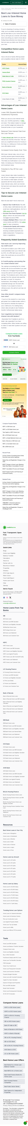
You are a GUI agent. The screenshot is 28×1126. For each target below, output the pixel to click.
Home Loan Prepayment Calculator (12, 968)
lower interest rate (8, 137)
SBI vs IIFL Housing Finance (12, 1037)
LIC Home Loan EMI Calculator (10, 675)
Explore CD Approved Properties (11, 982)
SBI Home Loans (7, 619)
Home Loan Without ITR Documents (12, 930)
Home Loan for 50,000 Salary (10, 889)
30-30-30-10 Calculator (9, 994)
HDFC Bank (5, 68)
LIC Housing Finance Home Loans (11, 672)
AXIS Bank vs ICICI (10, 1049)
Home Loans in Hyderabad (10, 836)
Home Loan (7, 8)
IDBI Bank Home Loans (9, 723)
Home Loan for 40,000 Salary (10, 886)
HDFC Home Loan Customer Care (11, 662)
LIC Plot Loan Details (8, 680)
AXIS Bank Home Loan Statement (11, 782)
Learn (12, 8)
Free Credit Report (16, 2)
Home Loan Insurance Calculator (11, 971)
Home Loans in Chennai (9, 844)
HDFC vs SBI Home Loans (12, 1007)
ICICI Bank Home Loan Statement (11, 758)
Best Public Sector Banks (11, 1086)
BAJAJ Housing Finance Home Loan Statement (12, 811)
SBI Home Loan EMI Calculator (10, 621)
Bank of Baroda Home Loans (10, 696)
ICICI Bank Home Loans (9, 747)
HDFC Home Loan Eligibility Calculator (12, 651)
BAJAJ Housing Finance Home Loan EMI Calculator (13, 798)
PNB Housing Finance (8, 81)
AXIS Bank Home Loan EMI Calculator (12, 773)
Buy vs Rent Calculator (9, 954)
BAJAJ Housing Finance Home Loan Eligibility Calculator (12, 802)
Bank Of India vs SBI (10, 1025)
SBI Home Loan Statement (9, 633)
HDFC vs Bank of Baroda (11, 1033)
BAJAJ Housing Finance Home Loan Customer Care (12, 815)
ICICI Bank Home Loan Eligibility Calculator (13, 752)
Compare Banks (14, 352)
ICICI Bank (5, 93)
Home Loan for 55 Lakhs (9, 868)
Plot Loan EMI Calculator (9, 985)
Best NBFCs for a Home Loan (13, 1070)
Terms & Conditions (18, 1105)
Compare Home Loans (9, 949)
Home (2, 8)
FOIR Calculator (7, 963)
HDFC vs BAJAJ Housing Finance (12, 1016)
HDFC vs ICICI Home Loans (12, 1011)
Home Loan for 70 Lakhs (9, 876)
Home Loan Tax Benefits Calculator (12, 960)
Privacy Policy (7, 1105)
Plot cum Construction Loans (10, 919)
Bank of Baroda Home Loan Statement (13, 709)
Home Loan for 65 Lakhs (9, 874)
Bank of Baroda (7, 87)
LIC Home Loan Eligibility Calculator (12, 678)
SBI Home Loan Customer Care (11, 635)
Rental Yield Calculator (9, 988)
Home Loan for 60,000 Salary (10, 892)
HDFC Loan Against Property (10, 654)
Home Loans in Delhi (8, 841)
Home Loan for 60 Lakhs (9, 871)
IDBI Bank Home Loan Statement (11, 734)
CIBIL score (6, 211)
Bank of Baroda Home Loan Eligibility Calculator (12, 702)
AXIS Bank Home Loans (9, 771)
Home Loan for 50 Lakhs (9, 865)
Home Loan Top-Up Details (10, 924)
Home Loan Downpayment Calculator (12, 991)
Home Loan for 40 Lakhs (9, 860)
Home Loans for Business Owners (11, 916)
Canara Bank (6, 72)
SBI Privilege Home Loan (9, 630)
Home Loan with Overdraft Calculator (12, 977)
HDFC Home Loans (8, 645)
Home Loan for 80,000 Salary (10, 898)
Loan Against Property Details (10, 921)
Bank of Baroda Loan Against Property (13, 706)
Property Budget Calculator (10, 974)
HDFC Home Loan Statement (10, 659)
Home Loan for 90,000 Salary (10, 900)
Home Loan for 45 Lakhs (9, 863)
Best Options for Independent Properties (13, 1091)
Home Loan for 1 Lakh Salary (10, 903)
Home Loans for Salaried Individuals (12, 913)
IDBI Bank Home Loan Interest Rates (12, 731)
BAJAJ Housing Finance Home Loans (12, 794)
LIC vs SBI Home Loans (11, 1053)
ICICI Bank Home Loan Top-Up (11, 755)
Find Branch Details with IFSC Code (12, 957)
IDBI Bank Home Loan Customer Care (12, 737)
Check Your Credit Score (9, 966)
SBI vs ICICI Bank (9, 1041)
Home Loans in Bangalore (9, 833)
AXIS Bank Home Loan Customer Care (13, 785)
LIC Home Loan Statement (9, 683)
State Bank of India (8, 76)
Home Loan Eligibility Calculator (11, 952)
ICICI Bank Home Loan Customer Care (12, 761)
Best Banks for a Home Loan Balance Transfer (13, 1065)
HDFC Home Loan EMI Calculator (11, 648)
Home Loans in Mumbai (9, 839)
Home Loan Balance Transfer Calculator (13, 946)
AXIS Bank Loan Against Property (11, 779)
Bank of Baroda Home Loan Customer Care (12, 712)
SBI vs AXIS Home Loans (12, 1021)
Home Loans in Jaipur (8, 847)
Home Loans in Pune (8, 850)
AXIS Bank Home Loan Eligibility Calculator (14, 776)
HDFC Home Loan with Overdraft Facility (13, 656)
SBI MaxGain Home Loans (9, 627)
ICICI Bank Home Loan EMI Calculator (12, 749)
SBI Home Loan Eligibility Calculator (12, 624)
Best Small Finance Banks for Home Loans (13, 1075)
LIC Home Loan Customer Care (11, 686)
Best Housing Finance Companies (10, 1081)
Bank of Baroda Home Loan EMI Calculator (14, 699)
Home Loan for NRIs (8, 927)
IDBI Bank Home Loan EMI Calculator (12, 726)
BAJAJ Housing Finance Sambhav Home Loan (13, 807)
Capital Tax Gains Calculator (10, 980)
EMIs (22, 121)
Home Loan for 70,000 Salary (10, 895)
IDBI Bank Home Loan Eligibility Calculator (13, 728)
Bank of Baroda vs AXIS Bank (13, 1029)
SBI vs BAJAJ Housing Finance (13, 1045)
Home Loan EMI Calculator (9, 943)
